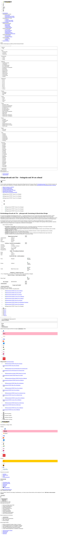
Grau (3, 98)
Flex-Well (4, 129)
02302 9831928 (7, 487)
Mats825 (4, 157)
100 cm (3, 87)
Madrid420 (4, 156)
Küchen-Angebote (6, 40)
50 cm (3, 83)
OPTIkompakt (5, 138)
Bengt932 (4, 146)
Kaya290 (4, 151)
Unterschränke (7, 29)
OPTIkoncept (4, 139)
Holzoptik (4, 93)
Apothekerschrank (5, 62)
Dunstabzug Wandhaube (6, 106)
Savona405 (4, 165)
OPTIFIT (4, 130)
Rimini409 (4, 162)
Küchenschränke (6, 22)
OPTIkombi (4, 136)
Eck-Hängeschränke (8, 36)
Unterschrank (4, 74)
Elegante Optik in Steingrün (8, 191)
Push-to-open (4, 126)
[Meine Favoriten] (3, 9)
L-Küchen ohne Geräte (9, 21)
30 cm (3, 79)
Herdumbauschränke (8, 32)
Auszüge (4, 119)
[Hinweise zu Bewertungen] (26, 282)
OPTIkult (4, 140)
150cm (3, 57)
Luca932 (4, 155)
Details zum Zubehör (5, 320)
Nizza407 (4, 158)
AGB (4, 476)
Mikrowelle (4, 113)
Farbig (3, 97)
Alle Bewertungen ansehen (7, 530)
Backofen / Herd (5, 104)
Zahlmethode (20, 328)
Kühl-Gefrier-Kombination (7, 111)
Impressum (5, 485)
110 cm (3, 88)
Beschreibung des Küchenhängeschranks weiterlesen (46, 185)
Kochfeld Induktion (6, 109)
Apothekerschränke (8, 27)
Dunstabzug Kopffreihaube (7, 105)
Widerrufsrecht (5, 475)
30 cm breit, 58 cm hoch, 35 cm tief (9, 190)
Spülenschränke (8, 31)
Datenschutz (5, 484)
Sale (3, 48)
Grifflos (3, 122)
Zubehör (6, 39)
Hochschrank (4, 69)
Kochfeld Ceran (5, 107)
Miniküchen (4, 54)
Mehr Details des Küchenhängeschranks (10, 192)
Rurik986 (4, 163)
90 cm (3, 86)
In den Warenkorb (5, 326)
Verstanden (3, 495)
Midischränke (7, 25)
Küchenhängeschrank (41, 184)
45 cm (3, 82)
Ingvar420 (4, 149)
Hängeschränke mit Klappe (7, 124)
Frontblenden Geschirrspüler (10, 33)
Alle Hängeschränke (10, 361)
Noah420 (4, 159)
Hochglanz (4, 92)
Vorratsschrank (5, 75)
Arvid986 (4, 143)
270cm (3, 59)
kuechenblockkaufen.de (7, 489)
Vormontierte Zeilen (6, 482)
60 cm (3, 84)
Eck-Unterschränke (8, 30)
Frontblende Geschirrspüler (7, 67)
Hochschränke (7, 24)
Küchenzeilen (7, 15)
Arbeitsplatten (7, 38)
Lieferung (4, 474)
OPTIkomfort (4, 137)
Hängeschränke (8, 35)
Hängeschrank (5, 70)
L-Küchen (7, 19)
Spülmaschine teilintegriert (7, 114)
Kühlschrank (4, 112)
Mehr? (3, 325)
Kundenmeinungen (6, 477)
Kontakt (4, 486)
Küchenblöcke (5, 13)
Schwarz (4, 100)
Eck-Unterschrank (5, 66)
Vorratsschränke (8, 26)
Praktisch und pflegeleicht (7, 188)
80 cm (3, 85)
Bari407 (3, 145)
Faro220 (3, 148)
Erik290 (3, 147)
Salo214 (3, 164)
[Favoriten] (1, 182)
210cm (3, 58)
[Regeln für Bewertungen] (26, 283)
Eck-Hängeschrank (5, 65)
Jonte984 (4, 150)
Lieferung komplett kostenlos (8, 189)
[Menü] (3, 4)
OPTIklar (4, 134)
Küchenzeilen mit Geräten (9, 16)
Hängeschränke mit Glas (6, 123)
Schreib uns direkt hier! (5, 286)
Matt (3, 94)
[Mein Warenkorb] (3, 11)
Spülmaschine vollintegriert (7, 115)
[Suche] (3, 6)
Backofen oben (5, 120)
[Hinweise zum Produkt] (26, 236)
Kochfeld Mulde (5, 110)
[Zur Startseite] (7, 2)
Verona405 (4, 166)
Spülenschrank (5, 73)
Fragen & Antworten (6, 483)
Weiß (3, 101)
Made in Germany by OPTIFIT (8, 187)
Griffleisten (4, 121)
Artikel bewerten (3, 283)
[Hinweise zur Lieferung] (26, 243)
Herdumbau (4, 68)
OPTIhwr (4, 133)
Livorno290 (4, 154)
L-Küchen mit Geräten (9, 20)
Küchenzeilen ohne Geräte (9, 17)
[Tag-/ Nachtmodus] (4, 7)
